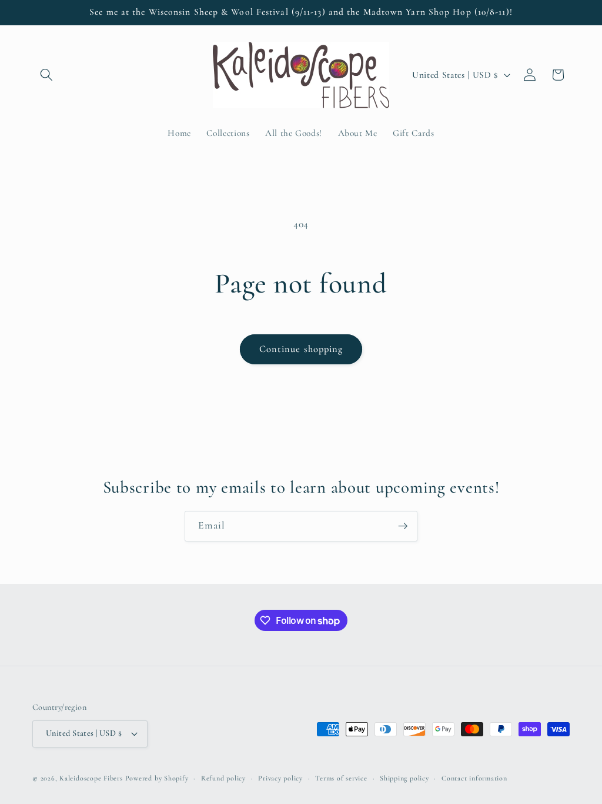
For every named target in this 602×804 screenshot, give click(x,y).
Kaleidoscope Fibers (91, 778)
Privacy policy (280, 778)
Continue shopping (301, 349)
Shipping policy (404, 778)
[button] (46, 75)
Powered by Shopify (157, 778)
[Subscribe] (403, 526)
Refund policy (223, 778)
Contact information (474, 778)
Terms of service (341, 778)
